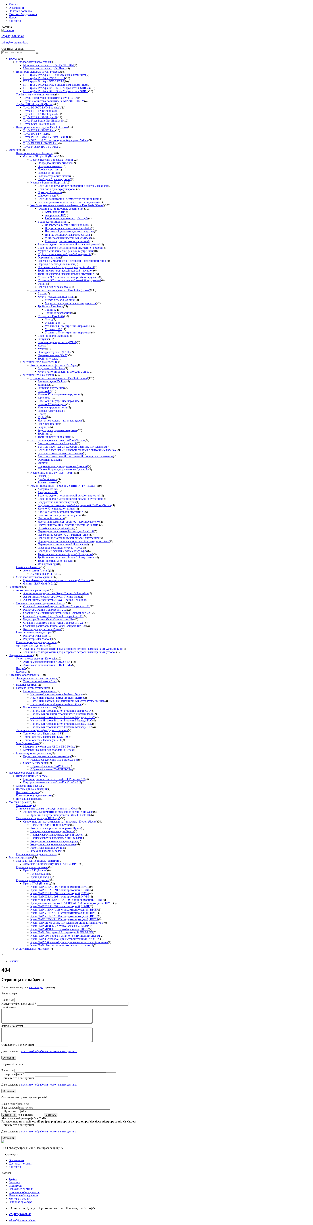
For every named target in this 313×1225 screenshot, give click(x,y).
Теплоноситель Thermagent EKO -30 (45, 736)
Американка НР (55, 215)
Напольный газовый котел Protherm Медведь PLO (61, 723)
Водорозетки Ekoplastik (52, 221)
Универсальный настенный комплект (68, 237)
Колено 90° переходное (52, 404)
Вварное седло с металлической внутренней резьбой (70, 247)
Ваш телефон (9, 1107)
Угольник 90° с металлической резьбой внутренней (69, 280)
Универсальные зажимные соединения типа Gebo (47, 808)
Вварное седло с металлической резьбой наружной (69, 495)
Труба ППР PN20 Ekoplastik (40, 117)
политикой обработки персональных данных (49, 1051)
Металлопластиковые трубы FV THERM (48, 65)
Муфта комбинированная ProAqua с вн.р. (63, 371)
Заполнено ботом (12, 1025)
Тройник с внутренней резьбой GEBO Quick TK (60, 815)
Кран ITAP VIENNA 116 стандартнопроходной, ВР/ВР (64, 916)
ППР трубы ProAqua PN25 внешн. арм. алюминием (55, 84)
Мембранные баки (27, 743)
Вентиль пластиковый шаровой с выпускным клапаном (72, 446)
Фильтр (42, 283)
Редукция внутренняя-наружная (57, 430)
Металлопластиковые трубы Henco (44, 68)
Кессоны (21, 671)
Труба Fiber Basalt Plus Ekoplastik (43, 120)
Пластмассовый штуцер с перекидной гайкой (66, 267)
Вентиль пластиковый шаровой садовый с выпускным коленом (77, 449)
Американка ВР (55, 211)
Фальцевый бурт (48, 563)
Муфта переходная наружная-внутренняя (70, 303)
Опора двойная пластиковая (55, 162)
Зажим (42, 475)
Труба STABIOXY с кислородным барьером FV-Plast (55, 140)
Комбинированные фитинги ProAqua (53, 365)
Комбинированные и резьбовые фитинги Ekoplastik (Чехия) (67, 205)
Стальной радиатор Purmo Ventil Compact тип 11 (53, 616)
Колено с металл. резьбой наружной (60, 515)
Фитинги (14, 149)
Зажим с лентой (47, 482)
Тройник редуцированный (54, 436)
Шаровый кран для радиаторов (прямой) (63, 466)
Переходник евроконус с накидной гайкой (64, 534)
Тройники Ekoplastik (50, 306)
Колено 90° (44, 397)
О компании (16, 7)
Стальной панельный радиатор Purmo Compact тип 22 (56, 612)
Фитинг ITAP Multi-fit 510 (39, 583)
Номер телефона (12, 1074)
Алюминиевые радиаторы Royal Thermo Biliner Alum (56, 593)
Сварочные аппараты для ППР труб (38, 818)
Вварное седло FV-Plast (52, 381)
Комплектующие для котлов (33, 753)
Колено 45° (44, 391)
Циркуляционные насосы (31, 775)
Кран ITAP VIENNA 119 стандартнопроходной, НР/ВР (64, 912)
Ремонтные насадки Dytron (47, 847)
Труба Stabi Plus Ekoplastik (39, 123)
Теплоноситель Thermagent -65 (42, 733)
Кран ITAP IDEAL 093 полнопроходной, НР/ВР (59, 896)
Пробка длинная (48, 172)
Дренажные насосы (28, 798)
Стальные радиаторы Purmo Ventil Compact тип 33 (54, 625)
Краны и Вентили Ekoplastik (48, 182)
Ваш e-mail (9, 1103)
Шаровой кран (47, 195)
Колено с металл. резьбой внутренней (61, 511)
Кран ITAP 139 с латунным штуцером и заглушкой (61, 945)
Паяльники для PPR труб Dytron (50, 824)
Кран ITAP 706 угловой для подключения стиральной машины (69, 942)
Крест (41, 345)
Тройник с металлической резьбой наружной (65, 270)
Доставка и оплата (20, 1163)
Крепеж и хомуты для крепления (36, 854)
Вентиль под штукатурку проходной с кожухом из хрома (73, 185)
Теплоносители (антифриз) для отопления (42, 730)
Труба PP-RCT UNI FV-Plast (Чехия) (45, 136)
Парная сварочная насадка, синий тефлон (56, 837)
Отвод (49, 319)
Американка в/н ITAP (43, 573)
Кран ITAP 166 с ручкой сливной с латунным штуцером (65, 935)
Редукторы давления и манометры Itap (47, 756)
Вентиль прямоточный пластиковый (60, 453)
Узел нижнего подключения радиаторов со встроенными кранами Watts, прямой (73, 648)
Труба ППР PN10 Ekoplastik (40, 110)
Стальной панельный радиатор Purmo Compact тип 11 (56, 606)
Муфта (42, 348)
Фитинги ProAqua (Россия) (40, 361)
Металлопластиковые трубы (33, 61)
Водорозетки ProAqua (51, 368)
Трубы (13, 58)
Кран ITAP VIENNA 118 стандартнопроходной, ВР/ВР (64, 909)
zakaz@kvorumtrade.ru (14, 42)
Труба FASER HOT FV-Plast (40, 146)
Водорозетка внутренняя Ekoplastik (66, 224)
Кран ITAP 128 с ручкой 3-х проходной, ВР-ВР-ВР (61, 932)
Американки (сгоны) (36, 570)
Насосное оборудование (23, 772)
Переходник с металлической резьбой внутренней (69, 537)
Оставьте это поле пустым (18, 1044)
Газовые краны (39, 873)
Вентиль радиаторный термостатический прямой (68, 198)
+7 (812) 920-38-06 (12, 36)
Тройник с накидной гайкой (55, 560)
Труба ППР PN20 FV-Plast (39, 130)
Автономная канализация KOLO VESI (47, 661)
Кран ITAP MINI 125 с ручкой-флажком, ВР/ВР (59, 925)
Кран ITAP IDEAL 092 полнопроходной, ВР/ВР (59, 893)
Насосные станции (27, 792)
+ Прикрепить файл (13, 1111)
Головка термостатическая (54, 176)
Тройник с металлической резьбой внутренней (66, 273)
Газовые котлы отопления (32, 687)
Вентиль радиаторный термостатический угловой (68, 202)
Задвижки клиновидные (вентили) (37, 860)
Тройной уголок (48, 358)
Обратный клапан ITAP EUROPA (51, 769)
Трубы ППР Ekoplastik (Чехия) (34, 104)
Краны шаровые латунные (32, 880)
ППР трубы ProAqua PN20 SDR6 (43, 81)
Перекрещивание (48, 423)
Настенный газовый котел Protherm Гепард (56, 694)
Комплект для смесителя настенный (67, 241)
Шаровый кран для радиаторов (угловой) (63, 469)
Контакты (15, 20)
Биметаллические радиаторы (34, 632)
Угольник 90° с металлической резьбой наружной (68, 277)
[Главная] (7, 30)
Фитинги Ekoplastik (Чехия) (40, 156)
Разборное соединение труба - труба (60, 547)
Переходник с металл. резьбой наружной (63, 544)
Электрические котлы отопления (36, 678)
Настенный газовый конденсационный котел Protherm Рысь (67, 700)
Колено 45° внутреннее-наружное (59, 394)
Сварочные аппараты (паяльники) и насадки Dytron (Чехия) (60, 821)
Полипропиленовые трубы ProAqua (38, 71)
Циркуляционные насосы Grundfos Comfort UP (52, 782)
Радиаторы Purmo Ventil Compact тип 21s (48, 619)
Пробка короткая (48, 169)
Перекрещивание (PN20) (53, 355)
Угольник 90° (53, 329)
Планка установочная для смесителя (67, 234)
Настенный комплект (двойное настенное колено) (69, 521)
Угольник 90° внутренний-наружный (68, 332)
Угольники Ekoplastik (51, 316)
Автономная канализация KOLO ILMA (47, 665)
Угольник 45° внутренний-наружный (68, 325)
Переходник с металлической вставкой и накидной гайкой (74, 541)
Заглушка (43, 339)
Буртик (42, 293)
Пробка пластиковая (50, 410)
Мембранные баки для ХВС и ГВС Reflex (49, 746)
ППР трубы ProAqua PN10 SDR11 (44, 78)
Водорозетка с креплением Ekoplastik (68, 228)
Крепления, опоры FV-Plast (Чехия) (52, 472)
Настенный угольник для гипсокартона (69, 231)
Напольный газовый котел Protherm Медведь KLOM (62, 717)
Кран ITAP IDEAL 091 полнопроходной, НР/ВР (59, 890)
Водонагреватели (26, 684)
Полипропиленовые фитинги (34, 153)
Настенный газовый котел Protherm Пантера (57, 697)
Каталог (14, 4)
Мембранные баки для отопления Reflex (48, 749)
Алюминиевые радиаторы (32, 590)
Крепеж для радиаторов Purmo (42, 629)
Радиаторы (15, 586)
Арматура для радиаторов (32, 645)
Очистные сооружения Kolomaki (36, 658)
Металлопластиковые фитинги (35, 577)
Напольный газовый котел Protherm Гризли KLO (60, 710)
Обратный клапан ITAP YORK (49, 766)
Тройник (50, 309)
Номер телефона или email (18, 1003)
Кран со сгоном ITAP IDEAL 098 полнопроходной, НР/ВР (66, 899)
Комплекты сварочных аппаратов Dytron (55, 828)
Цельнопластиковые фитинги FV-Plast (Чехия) (59, 378)
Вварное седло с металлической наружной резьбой (69, 244)
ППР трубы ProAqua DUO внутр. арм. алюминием (54, 74)
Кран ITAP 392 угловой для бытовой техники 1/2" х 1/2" (65, 938)
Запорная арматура (20, 857)
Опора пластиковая (50, 166)
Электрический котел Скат (40, 681)
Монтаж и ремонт (20, 802)
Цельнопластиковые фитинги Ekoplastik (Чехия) (60, 290)
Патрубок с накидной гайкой (56, 528)
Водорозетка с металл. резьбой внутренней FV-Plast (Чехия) (75, 505)
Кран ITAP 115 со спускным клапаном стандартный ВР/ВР (66, 922)
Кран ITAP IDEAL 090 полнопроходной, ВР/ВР (59, 886)
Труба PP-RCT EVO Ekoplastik (42, 107)
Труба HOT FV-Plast (35, 133)
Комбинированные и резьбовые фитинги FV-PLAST (63, 485)
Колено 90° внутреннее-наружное (59, 400)
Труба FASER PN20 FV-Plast (40, 143)
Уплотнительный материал (32, 948)
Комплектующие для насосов (34, 795)
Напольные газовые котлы (39, 707)
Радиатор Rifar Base (35, 635)
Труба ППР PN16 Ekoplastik (40, 114)
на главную (36, 987)
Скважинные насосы (29, 785)
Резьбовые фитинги (28, 567)
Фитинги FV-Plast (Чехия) (39, 374)
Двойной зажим (47, 479)
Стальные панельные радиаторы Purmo (40, 603)
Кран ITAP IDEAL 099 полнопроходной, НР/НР (60, 906)
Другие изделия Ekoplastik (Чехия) (51, 159)
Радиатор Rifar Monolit (37, 638)
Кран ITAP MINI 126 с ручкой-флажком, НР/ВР (59, 929)
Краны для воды (40, 876)
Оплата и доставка (20, 10)
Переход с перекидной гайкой (56, 264)
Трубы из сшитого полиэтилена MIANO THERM (53, 101)
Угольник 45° (53, 322)
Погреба (21, 668)
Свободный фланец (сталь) (54, 179)
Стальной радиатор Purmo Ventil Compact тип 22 (53, 622)
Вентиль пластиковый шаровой (57, 443)
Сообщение (8, 1007)
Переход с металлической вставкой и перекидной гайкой (73, 260)
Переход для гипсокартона (54, 286)
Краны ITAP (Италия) (36, 883)
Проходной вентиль (50, 192)
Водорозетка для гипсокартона (57, 502)
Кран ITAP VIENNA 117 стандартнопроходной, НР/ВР (64, 919)
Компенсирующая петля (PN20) (57, 342)
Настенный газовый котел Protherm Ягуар (56, 704)
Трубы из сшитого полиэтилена (35, 94)
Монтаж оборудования (23, 14)
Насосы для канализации (31, 788)
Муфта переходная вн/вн (60, 299)
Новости (14, 17)
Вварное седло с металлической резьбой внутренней (70, 498)
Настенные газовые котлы (39, 691)
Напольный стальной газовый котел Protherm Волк (61, 713)
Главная (13, 961)
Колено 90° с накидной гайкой (57, 508)
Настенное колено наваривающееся (60, 420)
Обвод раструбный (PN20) (54, 352)
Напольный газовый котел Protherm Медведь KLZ (61, 727)
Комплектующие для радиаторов (36, 642)
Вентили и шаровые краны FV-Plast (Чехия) (57, 440)
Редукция (43, 427)
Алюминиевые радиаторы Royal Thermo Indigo (52, 596)
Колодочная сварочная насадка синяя (53, 844)
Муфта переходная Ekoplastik (56, 296)
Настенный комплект (51, 518)
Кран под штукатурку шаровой (57, 189)
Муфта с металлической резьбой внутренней (65, 250)
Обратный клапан (49, 257)
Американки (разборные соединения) (61, 208)
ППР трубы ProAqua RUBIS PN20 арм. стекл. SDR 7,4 (56, 87)
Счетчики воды (25, 805)
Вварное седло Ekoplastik (53, 335)
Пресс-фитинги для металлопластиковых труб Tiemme (56, 580)
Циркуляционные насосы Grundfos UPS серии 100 (54, 779)
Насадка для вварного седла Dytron (52, 831)
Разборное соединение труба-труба (66, 218)
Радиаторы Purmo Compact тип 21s (44, 609)
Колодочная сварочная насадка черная (54, 841)
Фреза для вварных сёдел (46, 850)
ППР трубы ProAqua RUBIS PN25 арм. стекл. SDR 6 (55, 91)
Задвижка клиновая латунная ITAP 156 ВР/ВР (51, 863)
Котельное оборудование (24, 674)
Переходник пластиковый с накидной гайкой (66, 531)
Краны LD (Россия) (35, 870)
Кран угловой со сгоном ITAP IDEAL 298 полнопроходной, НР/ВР (71, 903)
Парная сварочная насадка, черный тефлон (57, 834)
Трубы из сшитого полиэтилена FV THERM (50, 97)
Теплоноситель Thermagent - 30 (42, 740)
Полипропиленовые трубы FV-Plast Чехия (42, 127)
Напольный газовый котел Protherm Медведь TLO (61, 720)
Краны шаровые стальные (32, 867)
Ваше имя (7, 999)
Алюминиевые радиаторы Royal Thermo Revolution (54, 599)
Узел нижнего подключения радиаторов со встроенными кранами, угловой (69, 652)
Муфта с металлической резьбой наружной (64, 254)
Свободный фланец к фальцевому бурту (62, 550)
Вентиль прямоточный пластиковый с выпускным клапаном (75, 456)
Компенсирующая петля (53, 407)
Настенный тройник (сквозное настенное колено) (68, 524)
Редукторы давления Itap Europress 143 (54, 759)
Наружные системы (21, 655)
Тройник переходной (58, 312)
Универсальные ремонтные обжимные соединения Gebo (58, 811)
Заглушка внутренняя (51, 387)
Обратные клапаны (35, 762)
